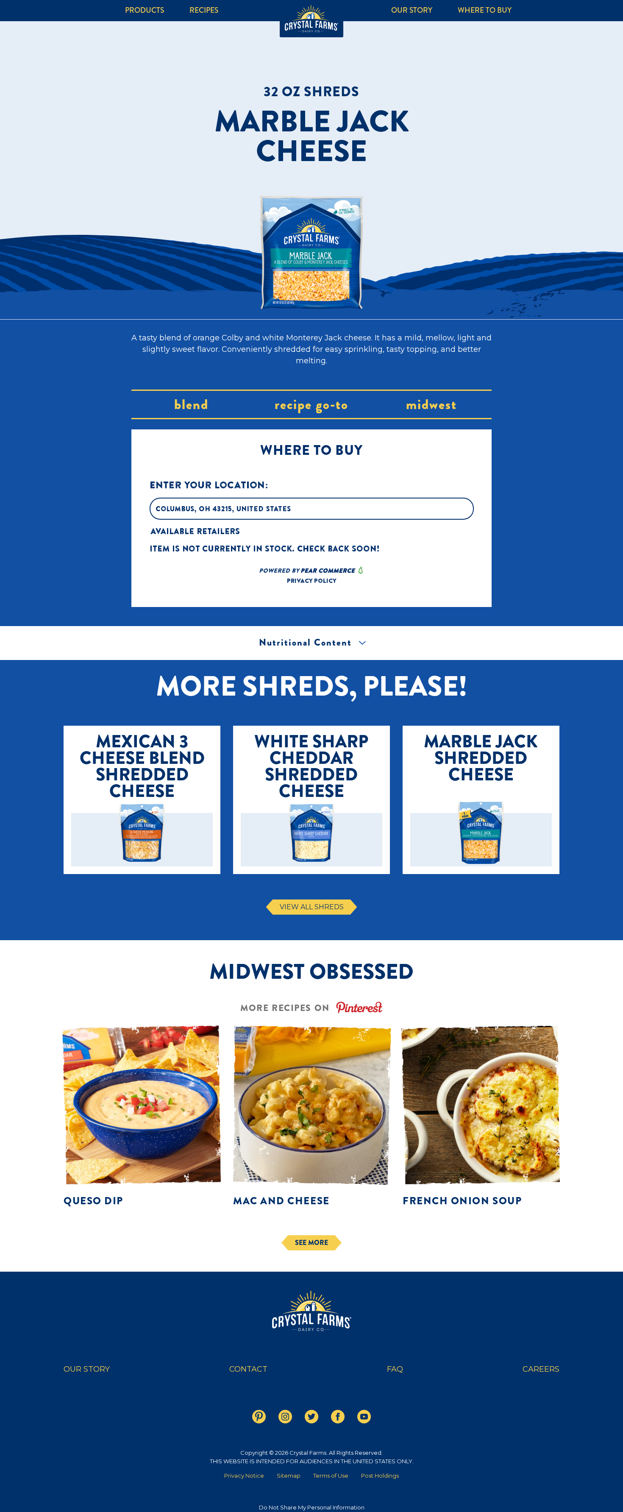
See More (311, 1242)
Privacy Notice (244, 1475)
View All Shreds (312, 907)
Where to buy (485, 10)
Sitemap (288, 1475)
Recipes (203, 10)
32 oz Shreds (311, 91)
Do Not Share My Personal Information (311, 1507)
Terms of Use (330, 1475)
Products (144, 10)
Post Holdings (380, 1475)
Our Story (411, 10)
